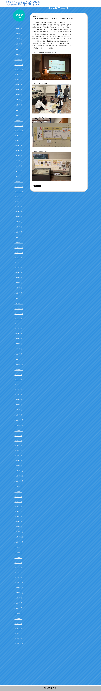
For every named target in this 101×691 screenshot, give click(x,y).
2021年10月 (18, 313)
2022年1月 (18, 298)
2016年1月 (18, 638)
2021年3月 (18, 349)
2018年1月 (18, 527)
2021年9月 (18, 318)
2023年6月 (18, 212)
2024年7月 (18, 146)
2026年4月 (18, 44)
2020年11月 (18, 364)
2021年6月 (18, 334)
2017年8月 (18, 547)
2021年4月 (18, 344)
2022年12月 (18, 242)
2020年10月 (18, 369)
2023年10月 (18, 191)
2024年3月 (18, 166)
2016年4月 (18, 623)
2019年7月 (18, 440)
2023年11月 (18, 186)
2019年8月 (18, 435)
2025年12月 (18, 64)
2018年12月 (18, 471)
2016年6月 (18, 613)
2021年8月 (18, 323)
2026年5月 (18, 39)
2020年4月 (18, 400)
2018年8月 (18, 491)
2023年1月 (18, 237)
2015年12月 (18, 643)
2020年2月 (18, 410)
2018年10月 (18, 481)
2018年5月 (18, 506)
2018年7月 (18, 496)
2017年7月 (18, 552)
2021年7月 (18, 328)
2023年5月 (18, 217)
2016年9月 (18, 598)
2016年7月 (18, 608)
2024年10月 (18, 130)
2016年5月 (18, 618)
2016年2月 (18, 633)
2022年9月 (18, 257)
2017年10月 (18, 542)
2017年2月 (18, 572)
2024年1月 (18, 176)
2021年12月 (18, 303)
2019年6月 (18, 445)
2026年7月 (18, 29)
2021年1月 (18, 354)
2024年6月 (18, 151)
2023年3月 (18, 227)
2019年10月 (18, 430)
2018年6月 (18, 501)
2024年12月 (18, 120)
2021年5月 (18, 339)
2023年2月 (18, 232)
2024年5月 (18, 156)
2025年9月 (18, 79)
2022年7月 (18, 267)
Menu (97, 3)
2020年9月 (18, 374)
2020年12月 (18, 359)
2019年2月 (18, 461)
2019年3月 (18, 455)
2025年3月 (18, 105)
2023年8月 (18, 201)
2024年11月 (18, 125)
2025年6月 (18, 90)
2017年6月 (18, 557)
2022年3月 (18, 288)
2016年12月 (18, 582)
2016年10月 (18, 593)
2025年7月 (18, 85)
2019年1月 (18, 466)
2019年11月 (18, 425)
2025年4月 (18, 100)
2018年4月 (18, 511)
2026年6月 (18, 34)
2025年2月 (18, 110)
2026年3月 (18, 49)
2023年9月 (18, 196)
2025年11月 (18, 69)
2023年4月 (18, 222)
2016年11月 (18, 588)
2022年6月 (18, 273)
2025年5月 (18, 95)
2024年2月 (18, 171)
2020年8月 (18, 379)
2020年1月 (18, 415)
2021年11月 (18, 308)
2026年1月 (18, 59)
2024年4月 (18, 161)
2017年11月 (18, 537)
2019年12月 (18, 420)
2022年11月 (18, 247)
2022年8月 (18, 262)
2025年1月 (18, 115)
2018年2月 (18, 522)
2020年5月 (18, 394)
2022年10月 (18, 252)
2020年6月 (18, 389)
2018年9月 (18, 486)
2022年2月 (18, 293)
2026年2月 (18, 54)
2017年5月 (18, 562)
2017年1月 (18, 577)
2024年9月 (18, 135)
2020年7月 (18, 384)
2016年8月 (18, 603)
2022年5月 (18, 278)
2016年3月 (18, 628)
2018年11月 (18, 476)
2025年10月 (18, 74)
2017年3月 (18, 567)
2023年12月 (18, 181)
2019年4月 (18, 450)
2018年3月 (18, 516)
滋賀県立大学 (50, 688)
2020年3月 (18, 405)
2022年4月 (18, 283)
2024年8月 (18, 140)
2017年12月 (18, 532)
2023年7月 (18, 206)
